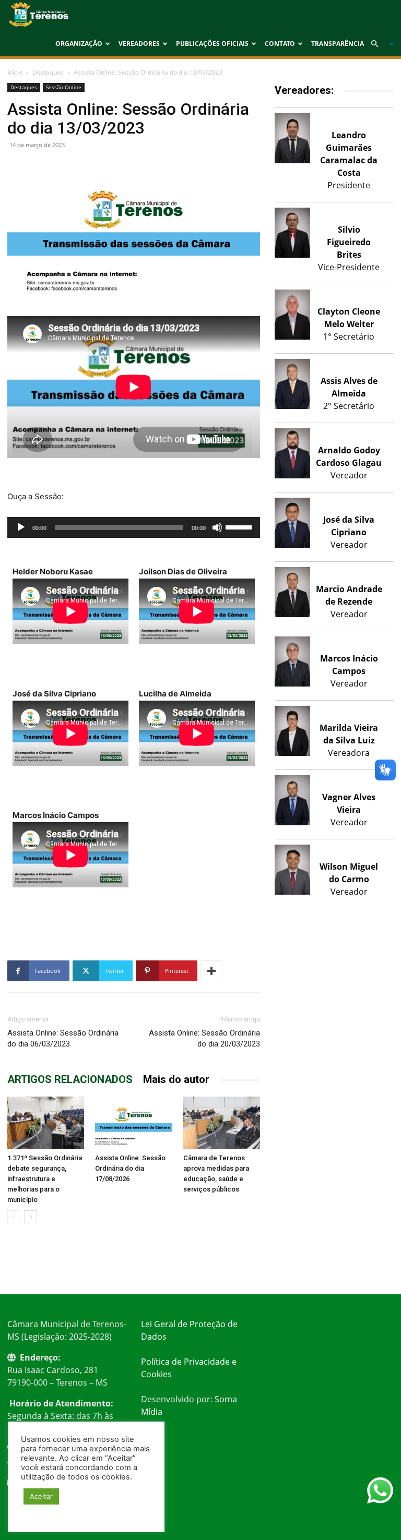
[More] (211, 970)
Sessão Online (63, 87)
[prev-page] (13, 1216)
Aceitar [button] (41, 1496)
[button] (378, 44)
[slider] (240, 526)
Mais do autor (176, 1079)
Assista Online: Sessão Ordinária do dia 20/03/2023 (204, 1038)
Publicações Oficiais (212, 43)
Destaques (48, 72)
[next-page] (30, 1216)
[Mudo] (217, 527)
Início (14, 72)
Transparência (337, 43)
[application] (133, 527)
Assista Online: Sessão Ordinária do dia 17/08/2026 (130, 1168)
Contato (280, 43)
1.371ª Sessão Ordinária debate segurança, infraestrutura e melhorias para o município (44, 1179)
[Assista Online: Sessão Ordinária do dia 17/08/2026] (133, 1123)
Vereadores (139, 43)
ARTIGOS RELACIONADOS (70, 1079)
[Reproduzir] (21, 527)
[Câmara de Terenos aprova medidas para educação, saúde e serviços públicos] (221, 1123)
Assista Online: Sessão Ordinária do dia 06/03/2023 (63, 1038)
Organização (78, 43)
